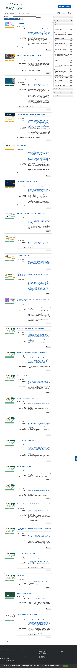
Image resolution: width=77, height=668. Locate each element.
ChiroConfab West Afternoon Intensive (26, 375)
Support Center (7, 661)
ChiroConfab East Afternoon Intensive (26, 553)
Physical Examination (37, 34)
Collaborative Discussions (23, 255)
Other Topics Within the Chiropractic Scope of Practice (38, 123)
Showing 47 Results (47, 19)
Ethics (46, 154)
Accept (66, 666)
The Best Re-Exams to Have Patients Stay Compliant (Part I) (31, 328)
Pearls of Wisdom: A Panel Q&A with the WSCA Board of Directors (33, 237)
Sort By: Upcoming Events (10, 18)
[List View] (21, 19)
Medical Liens (20, 575)
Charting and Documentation (24, 485)
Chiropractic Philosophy (38, 152)
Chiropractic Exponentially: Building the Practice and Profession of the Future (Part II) (34, 529)
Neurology (43, 31)
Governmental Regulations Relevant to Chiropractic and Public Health (39, 30)
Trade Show (30, 36)
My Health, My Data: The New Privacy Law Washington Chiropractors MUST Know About (33, 299)
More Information (33, 666)
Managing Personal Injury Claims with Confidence (29, 55)
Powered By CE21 (7, 662)
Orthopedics (30, 32)
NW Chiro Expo (21, 23)
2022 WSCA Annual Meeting (24, 593)
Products (18, 13)
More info (48, 49)
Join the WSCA (42, 652)
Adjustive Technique (32, 28)
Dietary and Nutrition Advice (38, 154)
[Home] (7, 13)
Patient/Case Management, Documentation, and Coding (39, 124)
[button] (5, 13)
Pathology (42, 123)
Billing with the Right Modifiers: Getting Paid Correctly (30, 79)
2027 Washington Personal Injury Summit (27, 181)
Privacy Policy (42, 656)
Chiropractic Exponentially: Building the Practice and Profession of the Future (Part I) (34, 504)
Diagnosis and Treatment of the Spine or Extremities (38, 120)
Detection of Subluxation (41, 186)
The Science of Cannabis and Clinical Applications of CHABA (32, 418)
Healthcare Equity (58, 58)
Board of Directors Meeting (60, 32)
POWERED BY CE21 (5, 658)
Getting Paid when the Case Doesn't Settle (27, 398)
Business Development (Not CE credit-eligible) (62, 35)
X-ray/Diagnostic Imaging (38, 36)
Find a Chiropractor (43, 651)
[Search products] (59, 13)
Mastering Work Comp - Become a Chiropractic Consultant (31, 114)
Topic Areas (12, 13)
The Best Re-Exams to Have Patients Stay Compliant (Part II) (32, 352)
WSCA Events (42, 655)
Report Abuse (42, 657)
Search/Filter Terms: (8, 16)
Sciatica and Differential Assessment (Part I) (27, 614)
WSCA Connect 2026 (22, 145)
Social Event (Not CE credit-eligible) (40, 160)
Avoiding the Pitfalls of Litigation (24, 466)
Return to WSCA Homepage (64, 6)
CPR (56, 40)
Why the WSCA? (42, 653)
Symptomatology (45, 34)
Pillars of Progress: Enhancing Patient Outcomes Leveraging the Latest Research (32, 274)
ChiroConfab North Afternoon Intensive (26, 440)
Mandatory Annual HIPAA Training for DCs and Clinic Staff (31, 213)
